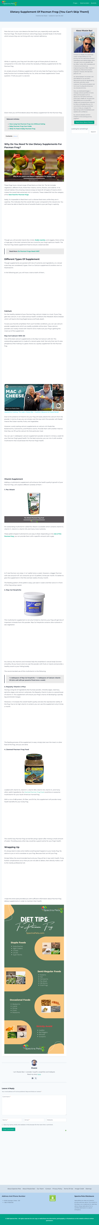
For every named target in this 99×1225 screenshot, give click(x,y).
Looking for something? (79, 129)
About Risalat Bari (29, 1189)
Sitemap (88, 1189)
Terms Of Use (68, 1189)
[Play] (58, 399)
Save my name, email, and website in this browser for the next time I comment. (28, 1124)
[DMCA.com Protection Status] (61, 1198)
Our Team (40, 1189)
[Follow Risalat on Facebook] (32, 1078)
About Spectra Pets (14, 1189)
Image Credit (79, 1189)
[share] (49, 386)
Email (27, 1120)
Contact (48, 1189)
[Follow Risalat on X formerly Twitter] (35, 1078)
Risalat (45, 15)
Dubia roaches (40, 240)
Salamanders (84, 3)
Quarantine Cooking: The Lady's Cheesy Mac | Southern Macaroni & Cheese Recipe (28, 387)
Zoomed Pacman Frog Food (34, 792)
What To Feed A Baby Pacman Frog (22, 129)
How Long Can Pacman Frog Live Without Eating (27, 124)
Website (50, 1120)
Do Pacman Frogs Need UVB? (29, 251)
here (39, 1074)
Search (93, 132)
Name (5, 1120)
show (15, 136)
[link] (7, 386)
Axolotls (93, 3)
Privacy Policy (57, 1189)
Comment (7, 1097)
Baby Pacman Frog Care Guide (20, 126)
